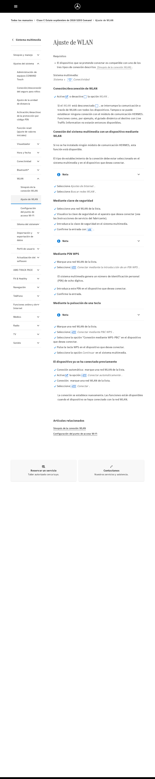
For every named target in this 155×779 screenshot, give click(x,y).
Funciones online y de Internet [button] (25, 306)
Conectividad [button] (24, 161)
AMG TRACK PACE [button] (23, 270)
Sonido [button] (17, 342)
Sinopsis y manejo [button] (23, 55)
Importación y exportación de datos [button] (25, 236)
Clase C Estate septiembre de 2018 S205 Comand (64, 20)
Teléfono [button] (18, 295)
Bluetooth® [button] (23, 170)
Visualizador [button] (23, 144)
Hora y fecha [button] (24, 152)
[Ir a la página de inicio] (77, 6)
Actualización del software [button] (26, 259)
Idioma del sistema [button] (27, 224)
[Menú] (16, 6)
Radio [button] (16, 325)
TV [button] (14, 334)
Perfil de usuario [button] (26, 248)
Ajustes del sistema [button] (23, 63)
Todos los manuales (22, 20)
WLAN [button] (20, 178)
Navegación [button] (19, 287)
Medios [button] (17, 316)
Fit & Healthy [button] (20, 278)
